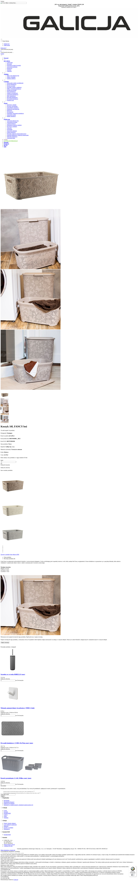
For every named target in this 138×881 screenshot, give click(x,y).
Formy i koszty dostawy (10, 823)
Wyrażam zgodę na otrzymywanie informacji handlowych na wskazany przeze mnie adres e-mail (21, 793)
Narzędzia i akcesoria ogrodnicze (15, 113)
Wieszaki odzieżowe (12, 136)
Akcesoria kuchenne (12, 67)
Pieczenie (9, 64)
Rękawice (9, 110)
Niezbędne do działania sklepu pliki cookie (13, 853)
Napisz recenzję (5, 642)
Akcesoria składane (12, 131)
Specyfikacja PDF (14, 554)
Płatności (6, 826)
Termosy (9, 69)
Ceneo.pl (15, 879)
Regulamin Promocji (9, 802)
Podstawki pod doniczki (13, 109)
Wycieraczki (10, 112)
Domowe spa (10, 100)
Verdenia (6, 817)
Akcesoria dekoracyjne (13, 120)
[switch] (132, 875)
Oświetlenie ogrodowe (12, 107)
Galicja (5, 814)
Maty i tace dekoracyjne (13, 75)
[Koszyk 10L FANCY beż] (31, 208)
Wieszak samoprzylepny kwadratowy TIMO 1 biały (18, 708)
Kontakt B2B (7, 813)
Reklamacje (7, 829)
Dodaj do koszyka (5, 465)
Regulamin (6, 800)
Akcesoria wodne (11, 115)
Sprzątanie (9, 129)
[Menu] (135, 867)
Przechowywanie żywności (14, 65)
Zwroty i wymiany (8, 827)
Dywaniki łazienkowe (12, 99)
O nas (5, 810)
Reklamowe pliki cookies (7, 865)
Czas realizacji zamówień (10, 824)
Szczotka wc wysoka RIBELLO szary (13, 674)
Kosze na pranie (11, 86)
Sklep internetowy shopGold (8, 850)
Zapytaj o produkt (5, 554)
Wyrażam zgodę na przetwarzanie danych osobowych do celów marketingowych (18, 791)
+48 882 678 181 (8, 846)
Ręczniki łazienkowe (12, 97)
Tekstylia (9, 71)
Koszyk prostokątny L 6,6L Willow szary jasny (16, 778)
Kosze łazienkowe (11, 84)
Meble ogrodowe (11, 116)
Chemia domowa (11, 123)
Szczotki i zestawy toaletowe (14, 87)
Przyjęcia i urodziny (12, 126)
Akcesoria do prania (12, 122)
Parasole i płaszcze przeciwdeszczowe (16, 133)
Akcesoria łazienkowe (12, 94)
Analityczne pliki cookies (7, 860)
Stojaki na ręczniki (11, 90)
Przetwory (9, 68)
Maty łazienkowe (11, 96)
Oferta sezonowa (11, 132)
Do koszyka (20, 680)
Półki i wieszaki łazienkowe (14, 88)
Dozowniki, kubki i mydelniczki (15, 83)
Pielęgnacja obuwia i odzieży (14, 125)
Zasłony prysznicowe (12, 93)
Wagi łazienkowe (11, 91)
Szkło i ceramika (11, 77)
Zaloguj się (6, 43)
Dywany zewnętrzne (12, 106)
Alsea (5, 816)
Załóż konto (7, 45)
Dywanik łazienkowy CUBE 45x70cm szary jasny (17, 743)
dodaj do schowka (5, 467)
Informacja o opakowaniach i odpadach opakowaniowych (18, 805)
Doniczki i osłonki (11, 104)
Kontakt (6, 812)
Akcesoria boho (11, 138)
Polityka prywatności (9, 803)
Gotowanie (10, 62)
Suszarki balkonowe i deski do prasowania (18, 135)
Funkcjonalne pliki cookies (7, 857)
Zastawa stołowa (11, 78)
